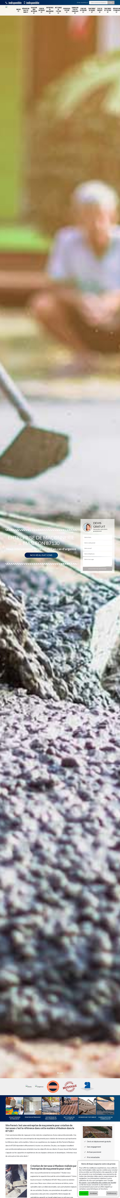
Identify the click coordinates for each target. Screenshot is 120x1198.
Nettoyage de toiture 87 (58, 10)
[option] (60, 599)
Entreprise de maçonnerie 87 (49, 10)
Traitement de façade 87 (92, 10)
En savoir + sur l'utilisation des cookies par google (98, 1182)
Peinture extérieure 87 (83, 10)
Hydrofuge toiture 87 (66, 10)
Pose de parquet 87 (99, 10)
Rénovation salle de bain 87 (25, 10)
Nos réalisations (41, 555)
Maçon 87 (18, 10)
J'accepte (83, 1193)
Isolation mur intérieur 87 (34, 10)
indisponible (15, 2)
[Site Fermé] (8, 10)
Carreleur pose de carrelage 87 (75, 10)
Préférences (111, 1193)
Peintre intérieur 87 (42, 10)
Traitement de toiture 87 (107, 10)
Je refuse (93, 1193)
